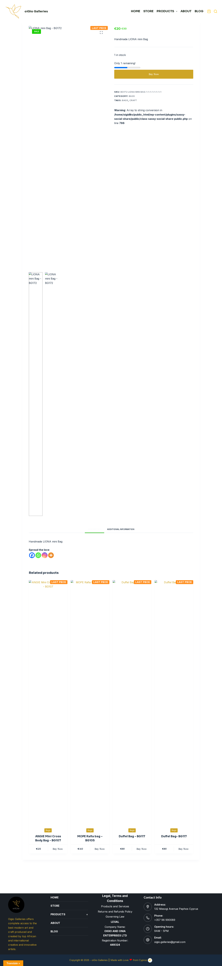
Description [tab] (94, 529)
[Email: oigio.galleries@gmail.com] (148, 940)
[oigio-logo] (13, 11)
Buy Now (154, 74)
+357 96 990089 (164, 919)
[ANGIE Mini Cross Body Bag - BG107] (48, 702)
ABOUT (186, 11)
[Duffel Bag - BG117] (132, 702)
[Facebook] (32, 555)
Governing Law (115, 916)
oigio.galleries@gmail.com (169, 942)
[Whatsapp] (38, 555)
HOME (135, 11)
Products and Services (115, 906)
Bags (132, 96)
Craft (133, 100)
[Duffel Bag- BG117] (174, 702)
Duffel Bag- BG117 (174, 836)
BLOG (54, 931)
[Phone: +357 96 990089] (148, 918)
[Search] (215, 11)
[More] (51, 555)
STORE (148, 11)
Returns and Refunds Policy (115, 911)
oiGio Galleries (36, 11)
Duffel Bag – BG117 (132, 836)
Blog (199, 11)
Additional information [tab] (120, 529)
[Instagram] (44, 555)
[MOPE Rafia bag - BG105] (90, 702)
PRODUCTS (165, 11)
